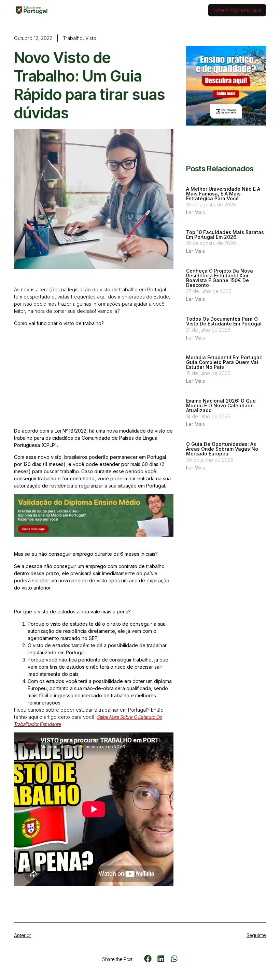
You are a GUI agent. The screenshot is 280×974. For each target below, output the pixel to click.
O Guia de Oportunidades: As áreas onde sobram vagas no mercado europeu (222, 448)
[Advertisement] (93, 379)
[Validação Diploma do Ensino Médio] (93, 535)
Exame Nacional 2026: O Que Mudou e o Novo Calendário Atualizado (221, 405)
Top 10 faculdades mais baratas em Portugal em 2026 (225, 234)
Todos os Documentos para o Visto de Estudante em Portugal (224, 321)
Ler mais (195, 212)
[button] (148, 959)
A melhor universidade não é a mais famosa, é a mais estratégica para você (223, 193)
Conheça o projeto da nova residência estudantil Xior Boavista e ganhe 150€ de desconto (219, 278)
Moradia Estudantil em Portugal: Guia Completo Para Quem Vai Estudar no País (224, 362)
